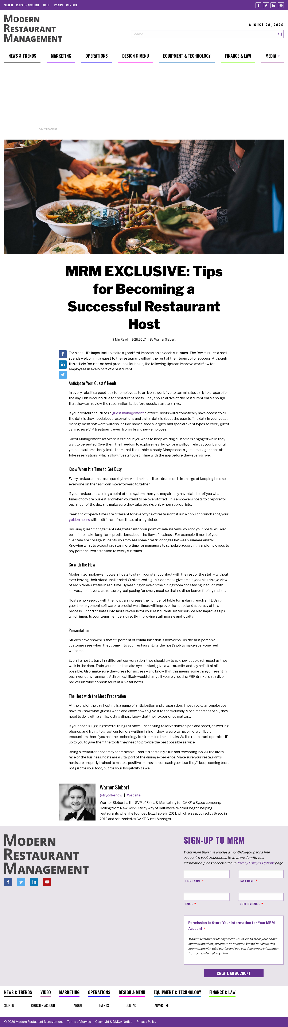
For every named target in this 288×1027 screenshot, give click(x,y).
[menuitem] (8, 5)
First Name (193, 881)
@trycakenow (111, 795)
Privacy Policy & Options (255, 863)
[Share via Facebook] (63, 354)
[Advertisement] (144, 97)
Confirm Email (250, 903)
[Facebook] (258, 5)
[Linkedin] (273, 5)
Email (189, 903)
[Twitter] (266, 5)
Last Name (247, 881)
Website (134, 795)
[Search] (280, 34)
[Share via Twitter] (63, 375)
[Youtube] (281, 5)
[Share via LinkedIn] (63, 365)
